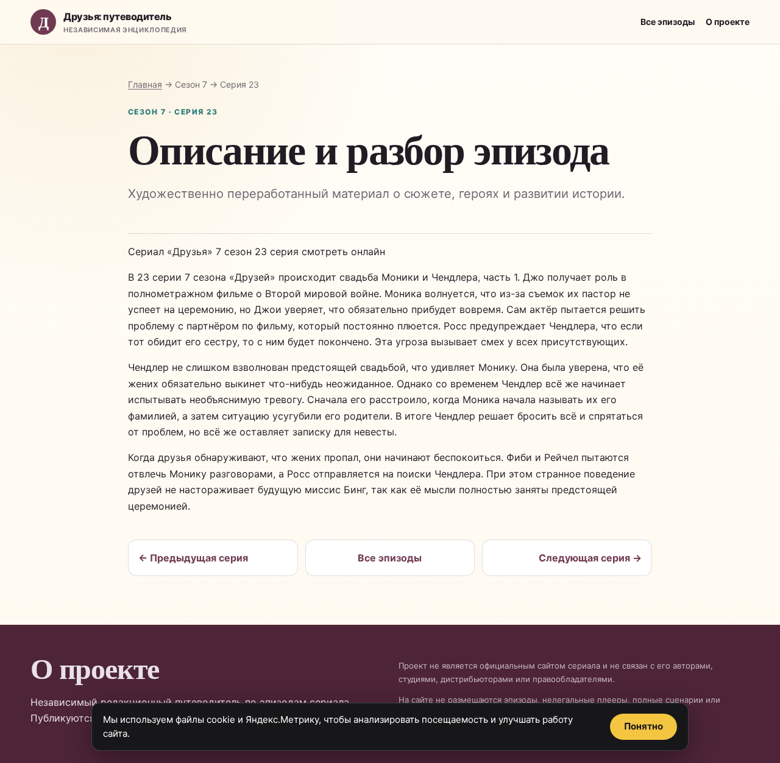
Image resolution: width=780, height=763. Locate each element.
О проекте (728, 21)
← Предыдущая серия (193, 558)
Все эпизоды (667, 21)
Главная (145, 84)
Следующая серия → (590, 558)
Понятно (643, 726)
